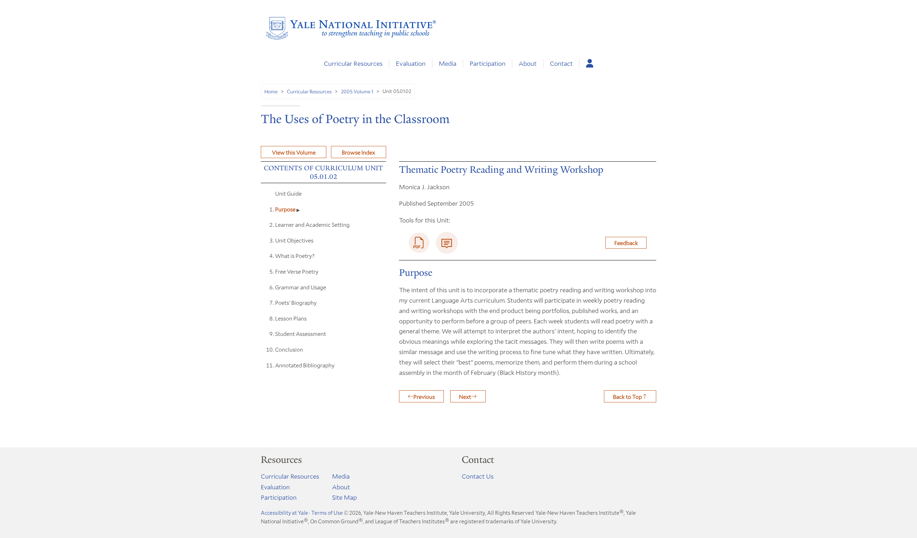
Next (465, 396)
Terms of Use (327, 512)
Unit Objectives (294, 240)
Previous (424, 396)
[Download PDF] (419, 243)
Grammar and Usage (300, 287)
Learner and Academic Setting (312, 224)
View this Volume (294, 152)
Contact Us (478, 476)
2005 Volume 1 (357, 91)
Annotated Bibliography (305, 365)
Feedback (626, 242)
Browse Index (358, 152)
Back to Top (627, 396)
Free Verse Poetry (296, 271)
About (528, 63)
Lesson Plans (291, 318)
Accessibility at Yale (284, 512)
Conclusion (289, 349)
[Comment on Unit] (447, 243)
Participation (487, 63)
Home (271, 91)
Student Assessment (300, 333)
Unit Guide (288, 193)
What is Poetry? (295, 255)
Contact (561, 63)
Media (447, 63)
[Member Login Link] (590, 63)
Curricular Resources (353, 63)
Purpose (286, 209)
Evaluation (411, 63)
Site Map (344, 497)
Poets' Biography (296, 302)
